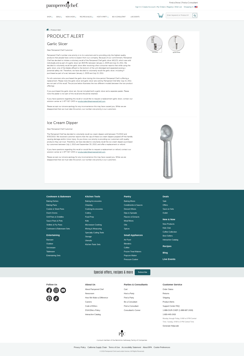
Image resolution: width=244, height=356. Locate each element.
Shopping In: (189, 7)
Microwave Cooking (93, 225)
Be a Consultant (119, 17)
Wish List (178, 7)
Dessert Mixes (130, 209)
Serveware (50, 247)
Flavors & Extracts (131, 217)
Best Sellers (168, 236)
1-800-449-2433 (169, 314)
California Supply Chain (97, 347)
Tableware (50, 251)
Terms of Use (114, 347)
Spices (127, 229)
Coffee (126, 247)
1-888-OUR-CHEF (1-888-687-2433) (178, 310)
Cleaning (88, 205)
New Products (168, 224)
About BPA (147, 347)
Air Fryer (127, 240)
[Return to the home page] (47, 30)
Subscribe (142, 272)
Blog (165, 252)
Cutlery (88, 213)
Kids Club (167, 228)
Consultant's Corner (132, 310)
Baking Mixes (129, 201)
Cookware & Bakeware (58, 196)
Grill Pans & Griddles (55, 217)
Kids (87, 221)
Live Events (135, 17)
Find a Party (129, 298)
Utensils (88, 240)
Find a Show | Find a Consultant (183, 3)
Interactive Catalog (170, 240)
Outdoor (49, 244)
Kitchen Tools (92, 196)
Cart (125, 289)
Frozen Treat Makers (132, 251)
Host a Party (129, 293)
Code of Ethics (91, 306)
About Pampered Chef (94, 289)
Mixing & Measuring (93, 229)
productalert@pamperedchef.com (91, 101)
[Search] (195, 15)
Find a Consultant (131, 306)
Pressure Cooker (131, 259)
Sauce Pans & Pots (54, 221)
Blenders (127, 244)
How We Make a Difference (96, 298)
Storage (88, 236)
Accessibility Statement (131, 347)
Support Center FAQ (171, 306)
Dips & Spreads (130, 213)
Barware (49, 240)
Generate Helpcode (171, 326)
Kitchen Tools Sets (93, 244)
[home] (122, 333)
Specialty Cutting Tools (94, 232)
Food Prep (89, 217)
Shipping (166, 298)
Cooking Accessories (94, 209)
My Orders (161, 7)
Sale (164, 201)
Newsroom (89, 293)
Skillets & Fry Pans (54, 225)
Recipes (167, 246)
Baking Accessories (93, 201)
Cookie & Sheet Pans (55, 209)
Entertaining (53, 235)
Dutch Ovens (51, 213)
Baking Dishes (52, 201)
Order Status (168, 289)
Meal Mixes (129, 221)
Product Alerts (168, 302)
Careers (88, 302)
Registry (170, 7)
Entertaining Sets (53, 255)
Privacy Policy (80, 347)
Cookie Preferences (162, 347)
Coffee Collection (170, 232)
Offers (165, 205)
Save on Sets (168, 209)
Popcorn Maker (130, 255)
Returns (166, 293)
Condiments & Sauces (133, 205)
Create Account (148, 7)
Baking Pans (51, 205)
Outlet (165, 213)
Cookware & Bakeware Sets (58, 229)
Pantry (127, 196)
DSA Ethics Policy (92, 310)
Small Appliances (133, 235)
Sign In (138, 7)
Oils (125, 225)
